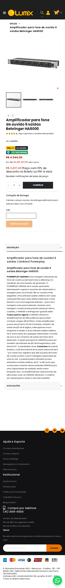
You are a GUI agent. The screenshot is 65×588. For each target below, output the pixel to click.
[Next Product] (13, 116)
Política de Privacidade (14, 491)
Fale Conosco (10, 469)
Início (13, 23)
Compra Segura (11, 453)
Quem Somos (10, 481)
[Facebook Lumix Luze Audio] (47, 430)
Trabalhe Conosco (12, 497)
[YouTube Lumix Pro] (62, 430)
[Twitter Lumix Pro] (54, 430)
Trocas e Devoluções (13, 448)
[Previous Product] (8, 116)
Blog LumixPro (9, 502)
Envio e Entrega (10, 458)
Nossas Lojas (9, 486)
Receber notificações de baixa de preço (27, 176)
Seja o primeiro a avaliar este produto (36, 133)
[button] (42, 13)
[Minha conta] (48, 13)
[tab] (35, 248)
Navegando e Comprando (16, 464)
